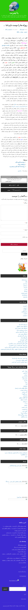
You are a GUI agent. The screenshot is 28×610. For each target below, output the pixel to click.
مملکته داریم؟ (24, 413)
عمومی (25, 32)
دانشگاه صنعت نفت (22, 334)
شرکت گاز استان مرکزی (21, 332)
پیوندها (25, 291)
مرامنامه (25, 285)
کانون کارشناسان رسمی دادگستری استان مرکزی (16, 347)
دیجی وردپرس (6, 605)
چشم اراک (24, 378)
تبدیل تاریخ (23, 598)
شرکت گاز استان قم (22, 336)
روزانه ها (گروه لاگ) (20, 162)
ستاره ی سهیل (24, 399)
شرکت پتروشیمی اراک (22, 330)
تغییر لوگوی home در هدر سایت (19, 549)
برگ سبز (25, 283)
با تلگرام (25, 309)
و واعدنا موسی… (23, 390)
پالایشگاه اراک (24, 338)
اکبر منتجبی (24, 392)
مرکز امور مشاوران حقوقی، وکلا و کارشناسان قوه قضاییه (14, 349)
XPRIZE (25, 386)
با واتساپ (25, 315)
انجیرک (25, 380)
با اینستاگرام (24, 311)
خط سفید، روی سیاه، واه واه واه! (19, 358)
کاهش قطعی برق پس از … (21, 360)
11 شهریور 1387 (8, 29)
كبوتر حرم (25, 411)
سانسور (19, 170)
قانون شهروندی (23, 339)
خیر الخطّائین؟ (24, 454)
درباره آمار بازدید (22, 571)
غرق (26, 456)
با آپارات (25, 313)
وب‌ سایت (24, 237)
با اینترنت (14, 13)
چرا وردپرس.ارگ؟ (14, 190)
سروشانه (25, 401)
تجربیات (25, 287)
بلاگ (26, 281)
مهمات (21, 32)
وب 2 (26, 403)
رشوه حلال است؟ (22, 551)
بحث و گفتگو (24, 416)
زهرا (26, 382)
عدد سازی (8, 532)
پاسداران (25, 395)
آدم (26, 384)
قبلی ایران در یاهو (14, 185)
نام (26, 222)
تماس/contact (24, 293)
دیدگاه (25, 203)
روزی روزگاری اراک (22, 415)
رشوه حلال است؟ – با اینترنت (19, 528)
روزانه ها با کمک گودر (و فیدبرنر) (17, 166)
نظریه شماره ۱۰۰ (7, 526)
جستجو (24, 586)
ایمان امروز (24, 376)
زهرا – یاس (24, 371)
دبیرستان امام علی (23, 324)
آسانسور (25, 373)
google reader (6, 45)
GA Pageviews (23, 576)
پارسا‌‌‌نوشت (24, 409)
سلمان (25, 405)
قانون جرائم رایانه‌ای (22, 341)
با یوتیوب (25, 308)
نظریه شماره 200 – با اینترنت (19, 526)
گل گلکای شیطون (23, 397)
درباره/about (24, 280)
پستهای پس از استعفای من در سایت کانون (16, 558)
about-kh (25, 297)
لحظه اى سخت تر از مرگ (20, 547)
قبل (15, 104)
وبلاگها (18, 32)
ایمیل (25, 229)
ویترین (25, 289)
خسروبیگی (22, 29)
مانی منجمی (24, 407)
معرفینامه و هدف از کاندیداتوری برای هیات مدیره (16, 452)
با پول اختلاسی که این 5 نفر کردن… (19, 362)
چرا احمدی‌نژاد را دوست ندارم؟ (19, 106)
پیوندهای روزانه (21, 164)
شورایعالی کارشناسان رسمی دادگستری (18, 345)
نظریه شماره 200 (22, 545)
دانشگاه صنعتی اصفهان (22, 326)
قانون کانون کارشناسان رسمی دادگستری (17, 343)
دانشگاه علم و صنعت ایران (21, 328)
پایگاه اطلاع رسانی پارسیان (21, 388)
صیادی (25, 375)
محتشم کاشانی (8, 181)
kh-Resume (24, 295)
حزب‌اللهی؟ (24, 394)
